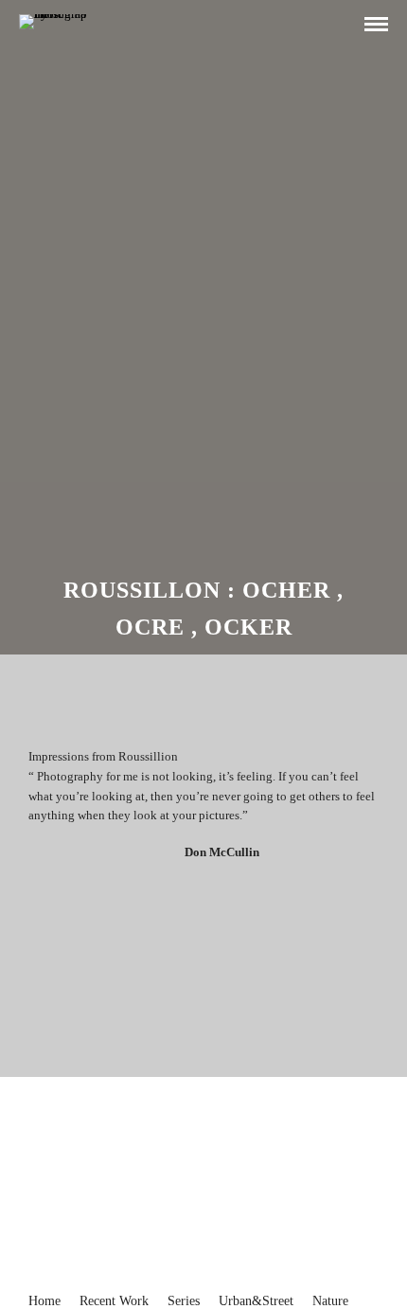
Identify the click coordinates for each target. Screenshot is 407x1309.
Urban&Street (256, 1301)
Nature (330, 1301)
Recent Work (114, 1301)
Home (44, 1301)
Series (184, 1301)
